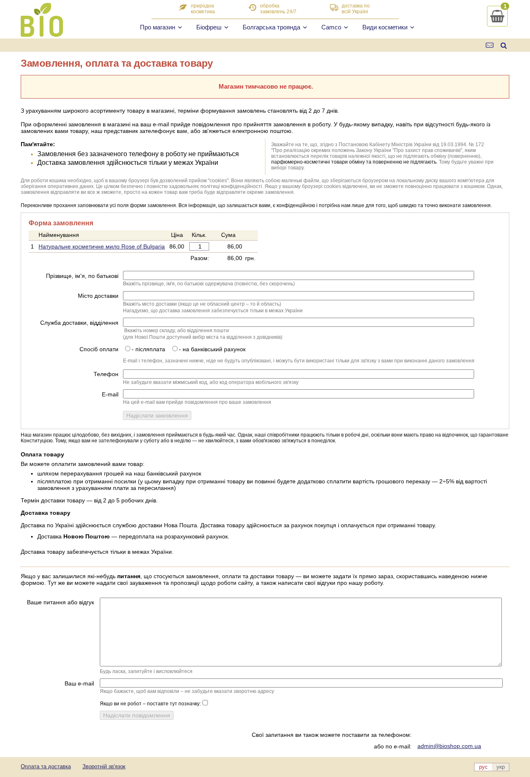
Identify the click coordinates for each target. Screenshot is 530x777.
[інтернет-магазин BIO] (42, 33)
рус (483, 767)
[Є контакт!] (490, 45)
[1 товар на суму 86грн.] (497, 16)
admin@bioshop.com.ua (449, 746)
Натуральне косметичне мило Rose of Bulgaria (102, 246)
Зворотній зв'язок (103, 766)
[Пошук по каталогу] (503, 45)
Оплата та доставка (46, 766)
